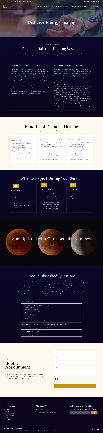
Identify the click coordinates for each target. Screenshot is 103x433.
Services (46, 6)
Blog (67, 6)
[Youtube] (98, 1)
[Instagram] (96, 1)
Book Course (51, 245)
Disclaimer (95, 6)
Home (39, 6)
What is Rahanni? (57, 6)
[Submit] (94, 412)
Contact (86, 6)
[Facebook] (94, 1)
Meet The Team (76, 6)
